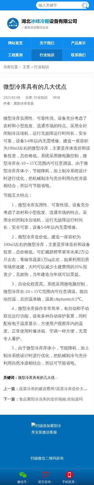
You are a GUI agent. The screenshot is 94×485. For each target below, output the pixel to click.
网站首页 (15, 43)
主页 (26, 67)
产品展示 (78, 43)
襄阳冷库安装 (24, 103)
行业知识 (47, 55)
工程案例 (15, 55)
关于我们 (47, 43)
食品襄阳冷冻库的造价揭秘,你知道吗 (51, 399)
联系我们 (78, 55)
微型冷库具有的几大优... (38, 378)
